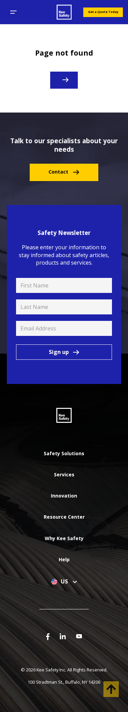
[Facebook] (47, 636)
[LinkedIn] (63, 635)
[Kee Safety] (63, 12)
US (65, 581)
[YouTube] (79, 635)
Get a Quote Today (103, 12)
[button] (13, 12)
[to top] (111, 689)
